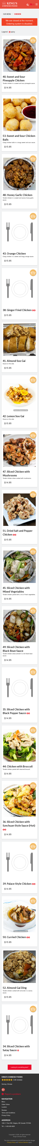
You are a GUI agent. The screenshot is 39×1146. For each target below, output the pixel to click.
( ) (33, 4)
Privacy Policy (6, 1115)
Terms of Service (23, 1142)
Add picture (33, 40)
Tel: (8, 1126)
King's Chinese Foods (12, 1077)
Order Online (6, 1104)
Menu (3, 1102)
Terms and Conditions (8, 1113)
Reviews (4, 1110)
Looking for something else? (19, 1067)
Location (4, 1107)
